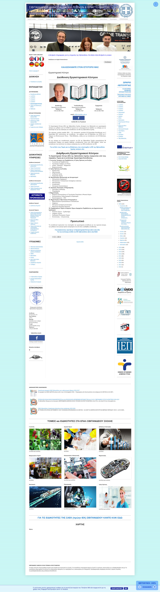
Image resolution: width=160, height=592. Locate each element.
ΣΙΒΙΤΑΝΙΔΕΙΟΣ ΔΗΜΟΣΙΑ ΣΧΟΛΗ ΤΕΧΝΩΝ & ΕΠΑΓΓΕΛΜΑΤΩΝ (69, 7)
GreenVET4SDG (122, 159)
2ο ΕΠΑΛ (32, 98)
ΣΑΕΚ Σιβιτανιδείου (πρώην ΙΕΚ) (35, 116)
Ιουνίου (122, 233)
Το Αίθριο (32, 264)
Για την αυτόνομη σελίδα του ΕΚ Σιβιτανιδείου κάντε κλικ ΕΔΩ (77, 232)
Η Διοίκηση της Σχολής (36, 81)
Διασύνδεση (103, 19)
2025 (120, 247)
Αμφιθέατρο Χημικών (35, 262)
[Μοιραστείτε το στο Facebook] (58, 237)
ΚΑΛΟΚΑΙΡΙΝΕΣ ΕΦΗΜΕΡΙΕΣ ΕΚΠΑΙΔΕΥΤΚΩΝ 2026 (125, 90)
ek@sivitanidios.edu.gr (80, 114)
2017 (120, 264)
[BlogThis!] (55, 237)
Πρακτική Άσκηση (34, 118)
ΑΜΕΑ (32, 253)
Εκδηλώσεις (121, 120)
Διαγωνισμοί (121, 112)
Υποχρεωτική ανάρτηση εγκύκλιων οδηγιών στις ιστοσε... (125, 222)
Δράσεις (120, 116)
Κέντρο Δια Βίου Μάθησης (34, 220)
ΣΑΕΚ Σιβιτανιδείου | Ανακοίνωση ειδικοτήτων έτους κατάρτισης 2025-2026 (56, 408)
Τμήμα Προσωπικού (35, 168)
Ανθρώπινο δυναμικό (35, 282)
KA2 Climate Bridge (123, 157)
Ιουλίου (122, 231)
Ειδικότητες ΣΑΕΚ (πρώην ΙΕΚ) (34, 121)
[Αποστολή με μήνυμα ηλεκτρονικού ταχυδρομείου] (53, 237)
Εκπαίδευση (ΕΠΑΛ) (60, 19)
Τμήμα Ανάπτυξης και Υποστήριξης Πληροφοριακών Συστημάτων (35, 228)
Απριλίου (122, 238)
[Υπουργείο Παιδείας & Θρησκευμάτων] (124, 276)
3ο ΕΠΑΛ (32, 100)
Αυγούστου (123, 206)
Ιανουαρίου (123, 244)
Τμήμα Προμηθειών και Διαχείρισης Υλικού (36, 189)
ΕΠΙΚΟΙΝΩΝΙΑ (124, 19)
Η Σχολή (40, 19)
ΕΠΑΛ (119, 118)
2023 (120, 251)
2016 (120, 267)
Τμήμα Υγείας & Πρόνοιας (34, 223)
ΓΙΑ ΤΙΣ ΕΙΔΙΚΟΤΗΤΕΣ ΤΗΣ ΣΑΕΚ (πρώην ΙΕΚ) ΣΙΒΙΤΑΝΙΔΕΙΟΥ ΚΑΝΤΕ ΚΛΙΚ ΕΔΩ (80, 517)
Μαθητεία (32, 108)
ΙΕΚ (119, 123)
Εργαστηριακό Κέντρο (36, 103)
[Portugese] (41, 66)
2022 (120, 254)
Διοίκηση (48, 19)
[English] (31, 60)
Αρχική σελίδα (32, 19)
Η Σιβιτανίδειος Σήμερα (36, 276)
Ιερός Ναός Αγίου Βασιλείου (34, 260)
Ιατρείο (32, 257)
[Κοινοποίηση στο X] (57, 237)
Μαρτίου (122, 240)
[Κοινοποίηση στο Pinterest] (60, 237)
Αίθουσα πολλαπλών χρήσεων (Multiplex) (35, 251)
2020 (120, 258)
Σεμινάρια (120, 134)
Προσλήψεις (113, 19)
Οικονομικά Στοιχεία (123, 129)
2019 (120, 260)
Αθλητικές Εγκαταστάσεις (36, 246)
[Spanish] (36, 66)
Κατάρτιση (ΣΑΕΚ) (74, 19)
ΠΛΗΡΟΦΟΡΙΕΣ (116, 588)
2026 (120, 204)
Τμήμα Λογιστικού (34, 186)
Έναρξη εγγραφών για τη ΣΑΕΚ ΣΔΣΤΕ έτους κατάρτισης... (125, 209)
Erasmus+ (94, 19)
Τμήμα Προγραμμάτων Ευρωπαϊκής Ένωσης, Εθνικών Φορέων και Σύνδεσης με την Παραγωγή (36, 215)
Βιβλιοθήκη (33, 176)
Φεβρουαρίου (123, 242)
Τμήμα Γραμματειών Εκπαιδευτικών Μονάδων (36, 170)
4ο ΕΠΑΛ (32, 101)
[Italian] (41, 60)
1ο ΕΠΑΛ (32, 96)
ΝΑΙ (126, 588)
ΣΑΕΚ (119, 132)
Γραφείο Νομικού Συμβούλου (34, 232)
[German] (31, 66)
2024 (120, 249)
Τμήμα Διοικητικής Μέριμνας (34, 174)
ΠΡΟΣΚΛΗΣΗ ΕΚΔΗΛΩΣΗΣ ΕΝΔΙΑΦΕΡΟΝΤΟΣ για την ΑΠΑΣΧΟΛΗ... (125, 215)
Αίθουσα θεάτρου (34, 248)
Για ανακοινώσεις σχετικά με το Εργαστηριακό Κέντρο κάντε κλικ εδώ (77, 230)
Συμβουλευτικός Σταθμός (36, 127)
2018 (120, 262)
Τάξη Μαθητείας (122, 138)
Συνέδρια (120, 136)
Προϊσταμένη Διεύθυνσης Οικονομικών (36, 184)
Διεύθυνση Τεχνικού (35, 205)
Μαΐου (121, 236)
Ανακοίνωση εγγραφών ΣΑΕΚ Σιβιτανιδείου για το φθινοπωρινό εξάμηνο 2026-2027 (59, 390)
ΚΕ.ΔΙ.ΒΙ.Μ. (85, 19)
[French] (36, 60)
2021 (120, 256)
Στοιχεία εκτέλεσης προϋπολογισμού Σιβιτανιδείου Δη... (125, 228)
